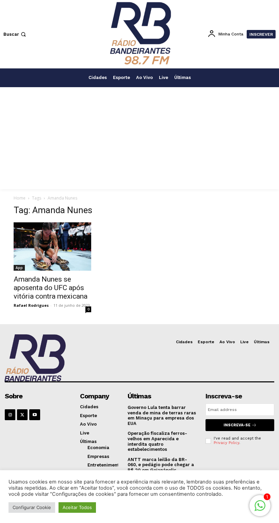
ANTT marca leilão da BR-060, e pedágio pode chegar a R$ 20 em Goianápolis (161, 465)
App (19, 267)
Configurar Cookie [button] (32, 507)
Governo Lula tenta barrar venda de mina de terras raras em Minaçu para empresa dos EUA (162, 415)
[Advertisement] (139, 138)
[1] (260, 509)
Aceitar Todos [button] (77, 507)
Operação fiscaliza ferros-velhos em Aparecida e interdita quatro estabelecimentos (157, 441)
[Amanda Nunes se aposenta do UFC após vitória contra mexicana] (52, 246)
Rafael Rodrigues (31, 305)
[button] (15, 34)
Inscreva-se (237, 425)
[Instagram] (10, 414)
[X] (22, 414)
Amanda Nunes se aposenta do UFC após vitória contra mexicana (50, 287)
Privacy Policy (226, 443)
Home (20, 198)
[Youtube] (34, 414)
